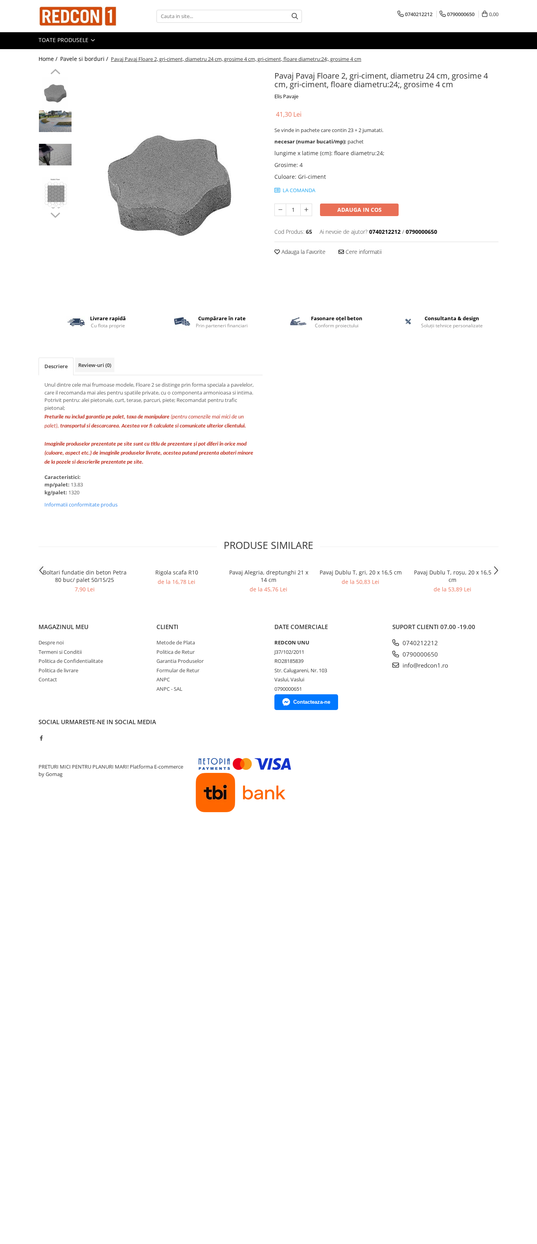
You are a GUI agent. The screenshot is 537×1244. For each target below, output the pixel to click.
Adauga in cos (359, 209)
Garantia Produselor (180, 660)
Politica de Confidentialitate (71, 660)
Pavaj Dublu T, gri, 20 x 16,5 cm (361, 572)
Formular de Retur (177, 670)
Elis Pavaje (286, 96)
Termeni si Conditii (60, 651)
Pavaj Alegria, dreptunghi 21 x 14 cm (268, 576)
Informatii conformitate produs (81, 504)
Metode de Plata (175, 642)
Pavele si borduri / (85, 58)
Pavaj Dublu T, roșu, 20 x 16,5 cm (452, 576)
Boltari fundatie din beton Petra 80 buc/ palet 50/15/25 (85, 576)
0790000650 (419, 654)
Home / (49, 58)
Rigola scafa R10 (176, 572)
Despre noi (51, 642)
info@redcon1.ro (424, 665)
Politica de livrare (58, 670)
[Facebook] (41, 737)
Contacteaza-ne (311, 702)
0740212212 (419, 643)
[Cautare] (295, 16)
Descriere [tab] (56, 366)
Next (55, 214)
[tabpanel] (169, 185)
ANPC (163, 679)
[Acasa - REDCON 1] (78, 16)
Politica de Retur (175, 651)
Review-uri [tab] (94, 365)
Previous (55, 73)
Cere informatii (363, 251)
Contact (48, 679)
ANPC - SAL (169, 688)
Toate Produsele (64, 40)
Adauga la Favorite (303, 251)
